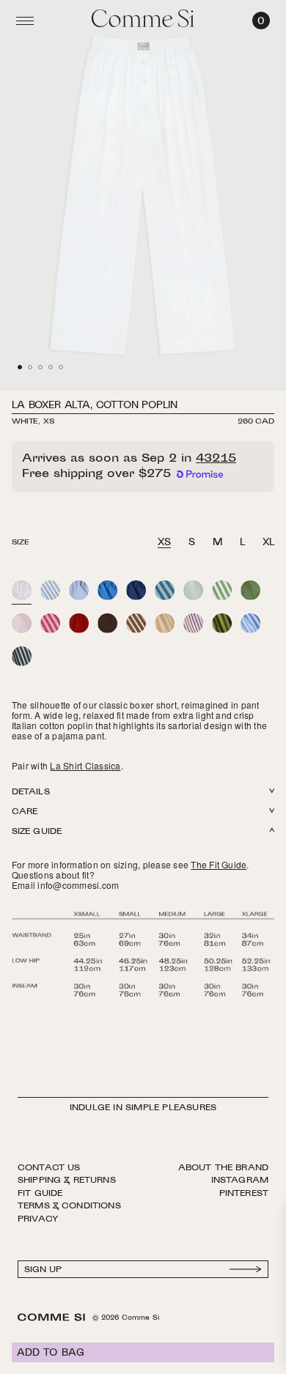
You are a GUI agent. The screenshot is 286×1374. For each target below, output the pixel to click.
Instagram (239, 1180)
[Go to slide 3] (40, 367)
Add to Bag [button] (51, 1353)
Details (31, 792)
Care (24, 812)
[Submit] (246, 1269)
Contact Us (49, 1168)
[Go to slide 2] (30, 367)
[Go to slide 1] (20, 367)
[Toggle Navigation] (25, 20)
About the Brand (223, 1168)
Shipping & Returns (67, 1180)
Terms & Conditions (69, 1206)
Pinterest (243, 1194)
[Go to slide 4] (50, 367)
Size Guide (37, 832)
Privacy (38, 1219)
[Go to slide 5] (61, 367)
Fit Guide (40, 1194)
